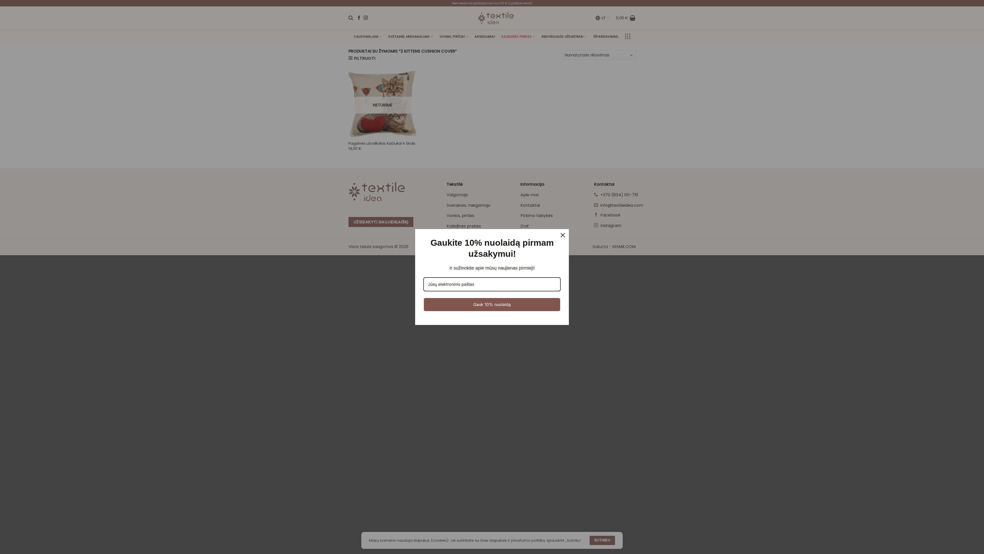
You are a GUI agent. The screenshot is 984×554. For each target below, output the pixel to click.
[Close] (563, 235)
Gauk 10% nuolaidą (492, 304)
